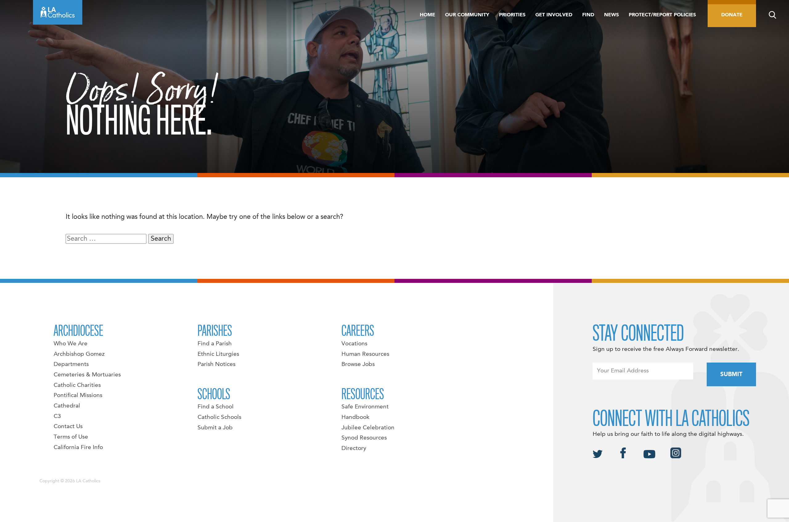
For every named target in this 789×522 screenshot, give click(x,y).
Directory (353, 448)
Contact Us (68, 427)
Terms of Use (71, 437)
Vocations (354, 344)
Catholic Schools (219, 417)
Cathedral (67, 406)
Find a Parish (215, 344)
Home (427, 15)
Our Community (467, 15)
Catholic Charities (77, 385)
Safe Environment (365, 407)
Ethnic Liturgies (218, 354)
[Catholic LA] (57, 12)
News (611, 15)
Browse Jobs (358, 364)
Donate (731, 15)
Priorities (512, 15)
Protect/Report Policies (662, 15)
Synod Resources (364, 438)
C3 (57, 416)
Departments (71, 364)
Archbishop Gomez (79, 354)
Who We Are (71, 344)
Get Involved (553, 15)
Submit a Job (215, 428)
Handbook (355, 417)
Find (588, 15)
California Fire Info (78, 447)
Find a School (216, 407)
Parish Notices (216, 364)
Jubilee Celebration (367, 428)
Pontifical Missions (78, 395)
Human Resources (365, 354)
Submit (731, 374)
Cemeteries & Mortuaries (87, 375)
